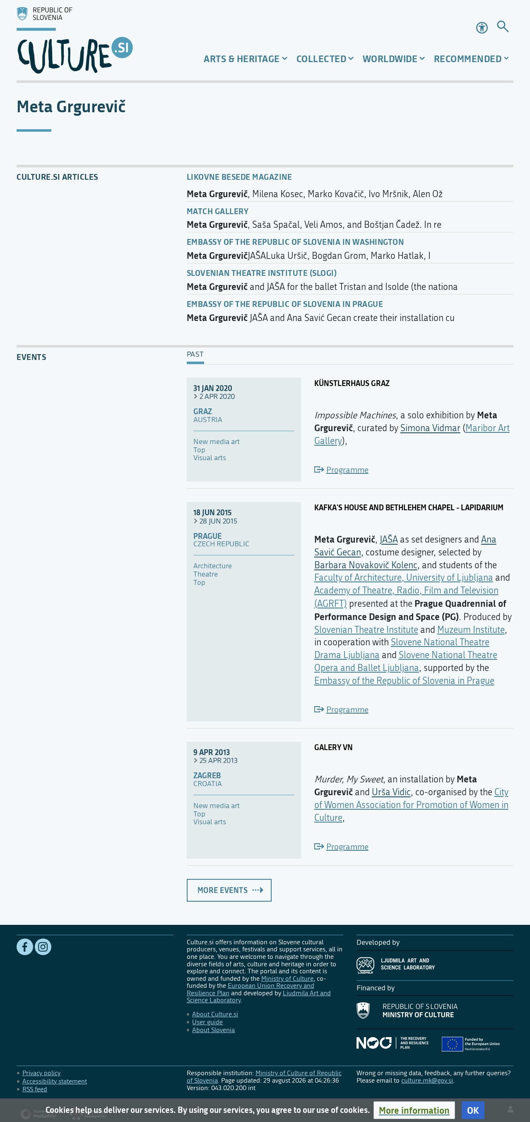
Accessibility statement (54, 1081)
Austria (207, 420)
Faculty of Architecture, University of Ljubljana (403, 577)
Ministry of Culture (287, 978)
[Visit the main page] (95, 40)
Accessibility (483, 27)
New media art (216, 442)
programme (347, 470)
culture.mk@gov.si (427, 1080)
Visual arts (209, 458)
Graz (202, 412)
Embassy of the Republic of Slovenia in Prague (285, 303)
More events (223, 890)
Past (195, 355)
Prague (207, 536)
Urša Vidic (391, 792)
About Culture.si (215, 1014)
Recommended (468, 58)
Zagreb (207, 776)
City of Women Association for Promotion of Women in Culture (411, 805)
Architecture (212, 566)
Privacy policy (41, 1073)
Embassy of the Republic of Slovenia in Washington (295, 241)
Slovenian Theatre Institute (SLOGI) (262, 272)
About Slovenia (213, 1030)
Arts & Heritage (242, 58)
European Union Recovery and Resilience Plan (250, 989)
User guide (207, 1022)
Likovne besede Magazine (239, 176)
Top (199, 450)
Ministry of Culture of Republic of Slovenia (264, 1076)
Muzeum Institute (471, 630)
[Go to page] (502, 28)
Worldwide (390, 58)
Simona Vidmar (430, 428)
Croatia (207, 784)
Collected (321, 58)
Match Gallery (218, 211)
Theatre (205, 574)
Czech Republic (221, 544)
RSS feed (34, 1089)
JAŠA (389, 539)
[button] (414, 1110)
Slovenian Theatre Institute (366, 630)
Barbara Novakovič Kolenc (365, 565)
